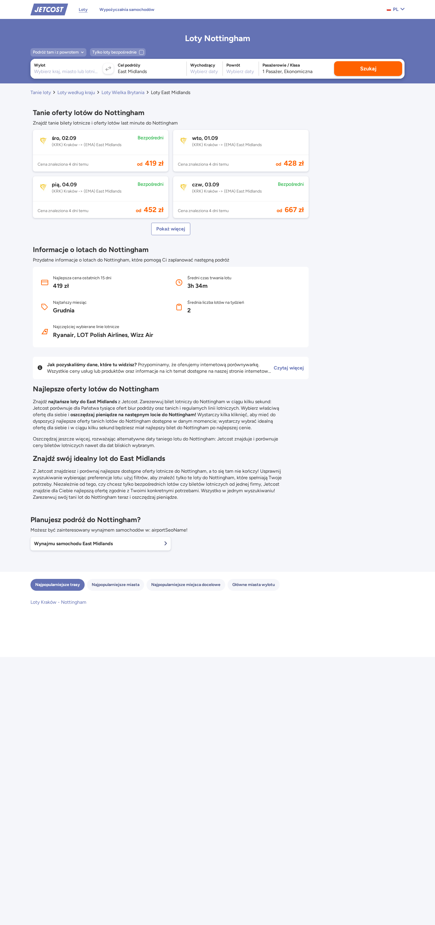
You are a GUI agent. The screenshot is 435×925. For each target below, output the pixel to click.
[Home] (49, 9)
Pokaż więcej (170, 229)
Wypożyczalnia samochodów (126, 9)
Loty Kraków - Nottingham (58, 602)
